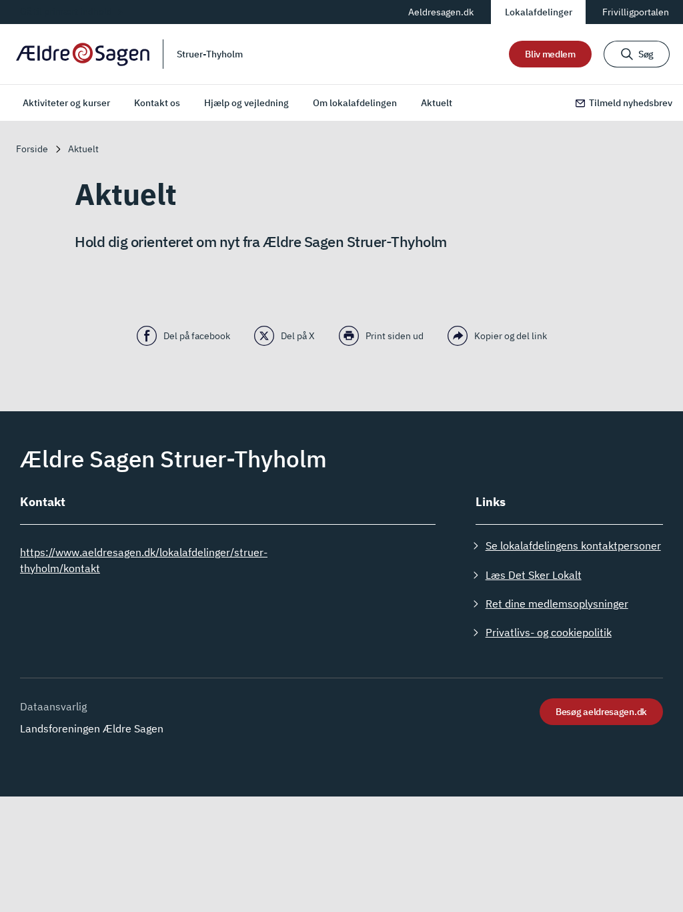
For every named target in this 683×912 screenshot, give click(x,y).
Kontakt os (157, 103)
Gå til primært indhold (66, 11)
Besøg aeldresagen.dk (601, 712)
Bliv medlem (550, 54)
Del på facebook (196, 336)
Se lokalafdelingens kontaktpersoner (573, 545)
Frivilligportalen (635, 12)
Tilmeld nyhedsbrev (630, 103)
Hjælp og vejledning (246, 103)
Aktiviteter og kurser (66, 103)
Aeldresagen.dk (441, 12)
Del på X (298, 336)
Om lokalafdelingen (355, 103)
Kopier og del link (510, 336)
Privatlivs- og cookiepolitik (549, 632)
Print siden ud (395, 336)
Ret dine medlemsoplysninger (557, 603)
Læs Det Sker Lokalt (534, 575)
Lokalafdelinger (538, 12)
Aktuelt (436, 103)
